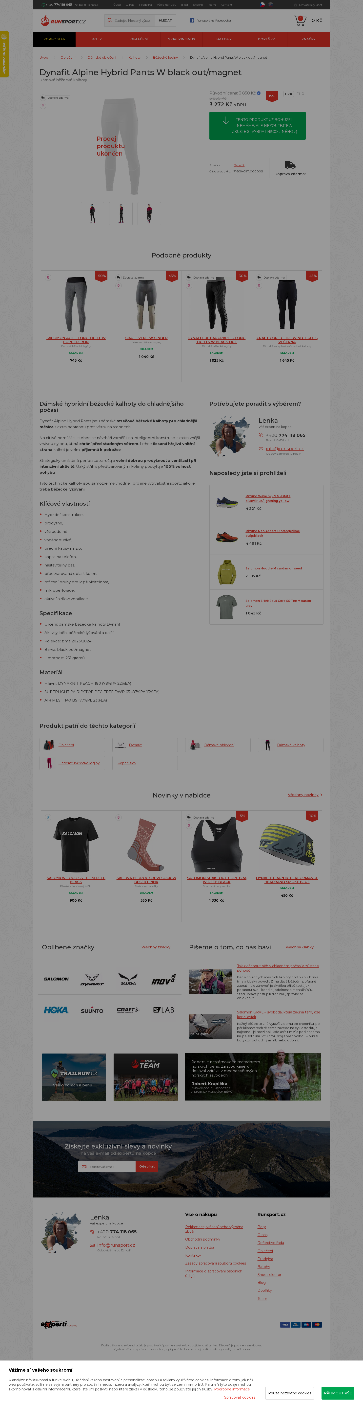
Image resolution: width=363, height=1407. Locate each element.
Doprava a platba (199, 1247)
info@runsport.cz (285, 448)
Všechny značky (155, 947)
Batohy (224, 39)
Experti (198, 4)
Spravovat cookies (239, 1397)
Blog (184, 4)
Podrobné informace (232, 1389)
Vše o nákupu (166, 4)
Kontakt (226, 4)
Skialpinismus (181, 39)
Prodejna (145, 4)
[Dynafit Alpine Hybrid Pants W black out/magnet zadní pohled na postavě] (92, 213)
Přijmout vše (338, 1393)
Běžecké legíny (165, 57)
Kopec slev (54, 39)
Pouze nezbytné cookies (289, 1393)
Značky (309, 39)
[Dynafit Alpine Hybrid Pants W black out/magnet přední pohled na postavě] (149, 213)
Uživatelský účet (310, 5)
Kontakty (193, 1255)
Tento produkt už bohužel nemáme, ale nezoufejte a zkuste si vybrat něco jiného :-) (264, 125)
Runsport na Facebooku (214, 20)
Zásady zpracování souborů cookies (215, 1263)
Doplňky (266, 39)
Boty (97, 39)
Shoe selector (269, 1274)
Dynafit (239, 165)
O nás (130, 4)
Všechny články (300, 947)
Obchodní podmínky (202, 1239)
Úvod (117, 4)
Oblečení (139, 39)
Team (212, 4)
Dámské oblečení (102, 57)
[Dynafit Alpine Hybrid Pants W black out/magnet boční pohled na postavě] (121, 213)
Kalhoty (134, 57)
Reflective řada (271, 1243)
